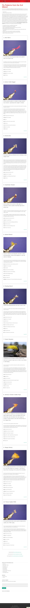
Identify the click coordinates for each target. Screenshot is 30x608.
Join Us (4, 577)
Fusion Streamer (5, 569)
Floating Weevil (5, 568)
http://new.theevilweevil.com (17, 552)
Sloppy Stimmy (5, 571)
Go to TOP (25, 130)
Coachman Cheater (5, 566)
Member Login (5, 576)
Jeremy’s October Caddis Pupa (7, 570)
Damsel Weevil (5, 567)
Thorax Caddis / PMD (5, 572)
